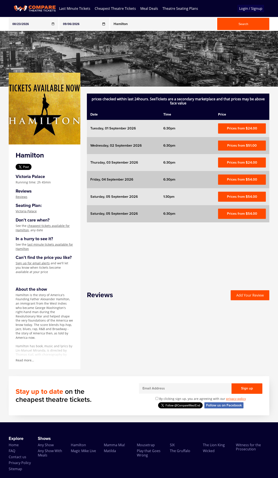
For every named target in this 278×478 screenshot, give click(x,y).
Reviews (21, 197)
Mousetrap (146, 445)
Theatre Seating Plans (180, 8)
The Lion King (214, 445)
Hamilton (78, 445)
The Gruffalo (180, 450)
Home (14, 445)
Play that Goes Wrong (149, 452)
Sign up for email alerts (33, 263)
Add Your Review (250, 295)
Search (243, 24)
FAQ (12, 450)
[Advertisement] (178, 252)
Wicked (209, 450)
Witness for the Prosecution (248, 447)
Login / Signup (250, 8)
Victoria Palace (26, 211)
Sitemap (15, 468)
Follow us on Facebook (224, 405)
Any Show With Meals (50, 452)
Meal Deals (149, 8)
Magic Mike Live (83, 450)
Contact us (17, 457)
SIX (172, 445)
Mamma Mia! (114, 445)
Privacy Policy (20, 462)
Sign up (247, 388)
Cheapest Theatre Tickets (115, 8)
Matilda (110, 450)
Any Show (46, 445)
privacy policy (236, 399)
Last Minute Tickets (74, 8)
